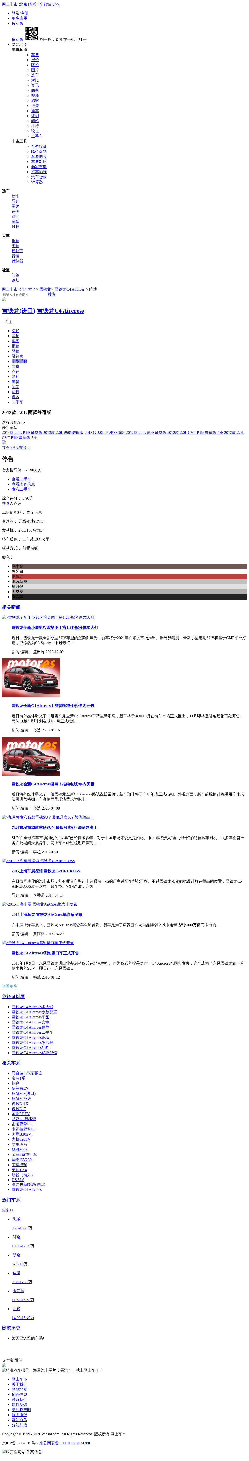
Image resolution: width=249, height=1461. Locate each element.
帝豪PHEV (21, 1114)
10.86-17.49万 (23, 1246)
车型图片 (39, 156)
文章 (15, 366)
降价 (35, 65)
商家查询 (39, 167)
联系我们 (19, 1399)
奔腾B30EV (21, 1134)
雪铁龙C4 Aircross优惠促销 (34, 1053)
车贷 (15, 382)
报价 (35, 60)
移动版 (17, 23)
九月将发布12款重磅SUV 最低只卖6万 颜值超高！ (55, 827)
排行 (35, 126)
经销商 (17, 251)
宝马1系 (18, 1078)
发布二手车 (21, 489)
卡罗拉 (18, 1291)
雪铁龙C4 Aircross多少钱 (32, 1007)
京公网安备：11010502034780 (64, 1443)
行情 (35, 106)
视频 (35, 95)
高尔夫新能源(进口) (28, 1184)
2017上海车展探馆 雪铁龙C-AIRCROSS (46, 871)
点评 (15, 371)
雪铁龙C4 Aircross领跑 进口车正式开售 (45, 953)
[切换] (33, 4)
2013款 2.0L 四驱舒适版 (105, 432)
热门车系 (11, 1199)
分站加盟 (19, 1425)
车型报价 (39, 146)
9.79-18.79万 (22, 1228)
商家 (35, 90)
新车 (35, 111)
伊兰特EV (20, 1088)
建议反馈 (19, 1405)
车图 (15, 341)
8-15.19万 (19, 1264)
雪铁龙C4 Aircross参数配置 (34, 1012)
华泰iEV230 (22, 1160)
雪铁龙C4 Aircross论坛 (30, 1037)
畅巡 (15, 1083)
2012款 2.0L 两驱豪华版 (146, 432)
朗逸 (16, 1255)
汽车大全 (28, 289)
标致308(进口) (24, 1093)
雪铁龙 (45, 289)
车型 (35, 55)
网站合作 (19, 1420)
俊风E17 (19, 1109)
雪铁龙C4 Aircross (70, 289)
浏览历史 (11, 1328)
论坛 (35, 131)
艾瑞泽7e (19, 1144)
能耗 (15, 376)
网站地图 (19, 1389)
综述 (15, 331)
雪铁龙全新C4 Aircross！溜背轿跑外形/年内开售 (53, 706)
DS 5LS (18, 1180)
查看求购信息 (23, 484)
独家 (35, 100)
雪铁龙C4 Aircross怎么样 (32, 1042)
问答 (35, 121)
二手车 (37, 136)
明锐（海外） (23, 1175)
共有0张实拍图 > (16, 448)
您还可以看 (13, 996)
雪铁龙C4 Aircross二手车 (32, 1032)
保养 (15, 397)
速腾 (16, 1273)
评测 (35, 116)
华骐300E (20, 1149)
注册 (24, 13)
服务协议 (19, 1415)
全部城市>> (49, 4)
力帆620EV (21, 1139)
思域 (16, 1219)
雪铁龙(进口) (18, 311)
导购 (15, 201)
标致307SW (21, 1098)
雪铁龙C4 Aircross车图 (30, 1017)
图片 (35, 70)
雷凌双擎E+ (22, 1124)
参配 (15, 336)
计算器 (37, 182)
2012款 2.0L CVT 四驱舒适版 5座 (195, 432)
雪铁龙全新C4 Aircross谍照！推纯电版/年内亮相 (53, 784)
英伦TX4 (19, 1170)
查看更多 (10, 986)
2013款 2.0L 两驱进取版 (63, 432)
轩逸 (16, 1237)
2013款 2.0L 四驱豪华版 (22, 432)
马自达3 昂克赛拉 (27, 1073)
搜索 (52, 294)
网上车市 (10, 4)
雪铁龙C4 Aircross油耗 (30, 1048)
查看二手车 (21, 479)
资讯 (35, 85)
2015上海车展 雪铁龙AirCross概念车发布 (47, 914)
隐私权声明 (21, 1410)
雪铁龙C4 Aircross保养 (30, 1027)
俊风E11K (20, 1104)
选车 (35, 75)
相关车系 (11, 1062)
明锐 (16, 1309)
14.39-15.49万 (23, 1318)
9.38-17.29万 (22, 1282)
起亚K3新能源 (24, 1119)
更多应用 (19, 18)
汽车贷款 (39, 177)
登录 (16, 13)
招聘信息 (19, 1394)
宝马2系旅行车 (24, 1155)
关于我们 (19, 1384)
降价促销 (39, 151)
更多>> (8, 1210)
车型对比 (39, 162)
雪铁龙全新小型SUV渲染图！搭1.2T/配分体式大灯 (55, 627)
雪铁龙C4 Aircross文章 (30, 1022)
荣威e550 (19, 1165)
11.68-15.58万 (23, 1300)
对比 (35, 80)
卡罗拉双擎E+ (24, 1129)
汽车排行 (39, 172)
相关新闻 (11, 607)
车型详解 (19, 361)
